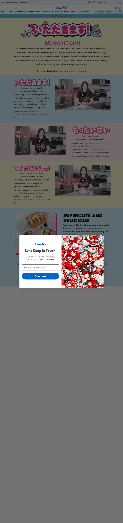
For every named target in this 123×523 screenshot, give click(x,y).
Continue (40, 276)
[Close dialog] (100, 238)
